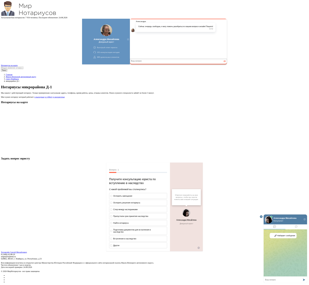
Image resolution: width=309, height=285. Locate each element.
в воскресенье (59, 97)
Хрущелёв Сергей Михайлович (14, 252)
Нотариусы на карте (9, 65)
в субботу (49, 97)
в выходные (39, 97)
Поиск (4, 70)
